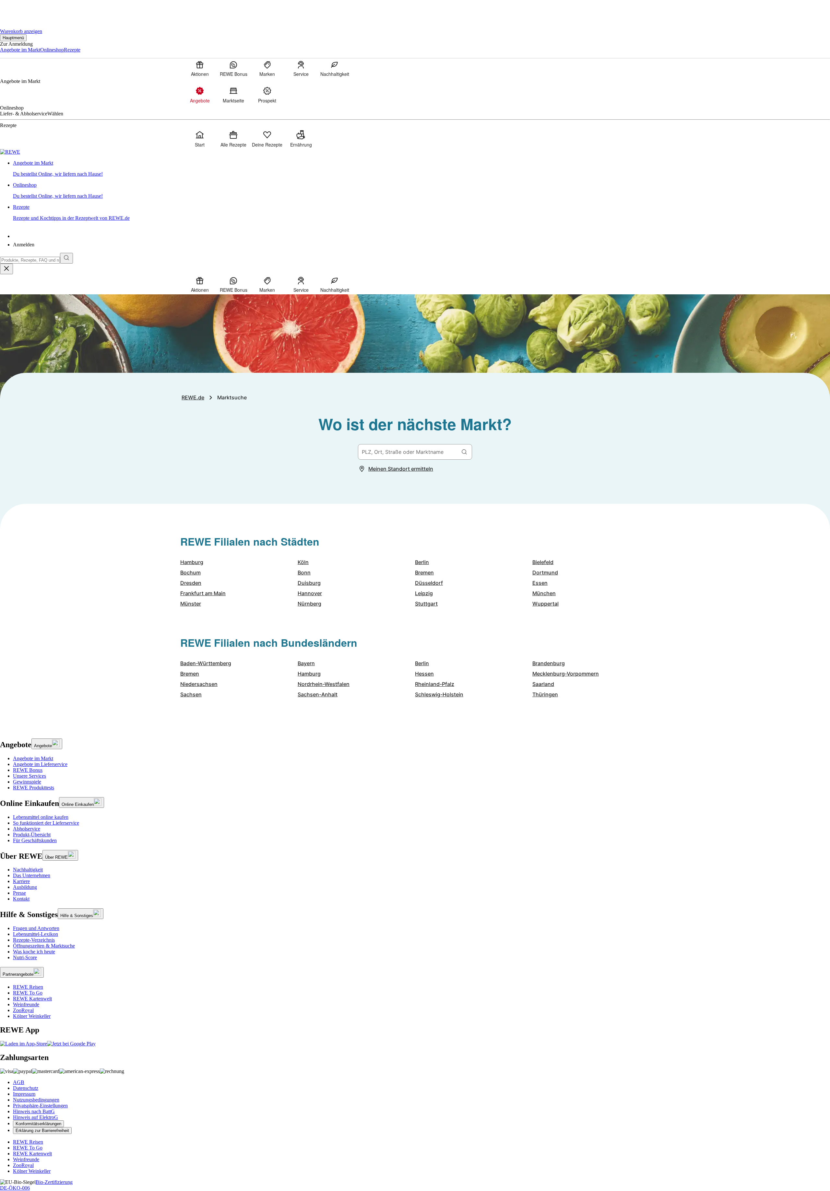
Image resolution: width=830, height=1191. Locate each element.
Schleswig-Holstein (439, 694)
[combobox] (30, 260)
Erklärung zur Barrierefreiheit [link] (42, 1130)
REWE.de (193, 397)
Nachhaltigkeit (28, 869)
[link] (421, 168)
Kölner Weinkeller (32, 1016)
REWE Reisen (28, 987)
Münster (190, 603)
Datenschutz (25, 1088)
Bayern (306, 663)
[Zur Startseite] (22, 10)
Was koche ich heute (34, 951)
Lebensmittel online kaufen (40, 817)
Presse (19, 893)
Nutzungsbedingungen (36, 1100)
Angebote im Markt (33, 758)
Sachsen (191, 694)
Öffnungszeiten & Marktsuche (44, 946)
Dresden (190, 583)
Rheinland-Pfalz (434, 684)
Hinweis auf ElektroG (35, 1117)
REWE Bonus (27, 770)
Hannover (310, 593)
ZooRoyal (23, 1010)
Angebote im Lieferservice (40, 764)
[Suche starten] (66, 258)
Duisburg (309, 583)
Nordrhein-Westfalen (324, 684)
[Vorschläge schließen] (6, 269)
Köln (303, 562)
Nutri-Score (25, 957)
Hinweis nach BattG (34, 1111)
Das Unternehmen (31, 875)
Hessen (424, 673)
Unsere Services (29, 776)
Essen (540, 583)
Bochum (190, 572)
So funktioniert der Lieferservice (46, 823)
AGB (18, 1082)
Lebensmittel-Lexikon (35, 934)
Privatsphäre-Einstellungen (40, 1105)
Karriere (21, 881)
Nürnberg (309, 603)
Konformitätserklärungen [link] (38, 1123)
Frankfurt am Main (203, 593)
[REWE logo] (10, 152)
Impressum (24, 1094)
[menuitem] (200, 68)
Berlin (422, 562)
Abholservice (26, 828)
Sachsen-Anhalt (318, 694)
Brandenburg (548, 663)
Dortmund (545, 572)
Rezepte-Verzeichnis (34, 940)
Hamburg (191, 562)
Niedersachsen (199, 684)
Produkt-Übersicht (32, 834)
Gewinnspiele (27, 781)
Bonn (304, 572)
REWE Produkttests (33, 787)
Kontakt (21, 899)
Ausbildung (25, 887)
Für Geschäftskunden (35, 840)
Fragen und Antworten (36, 928)
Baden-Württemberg (205, 663)
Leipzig (424, 593)
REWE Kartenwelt (32, 998)
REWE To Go (27, 993)
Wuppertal (545, 603)
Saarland (543, 684)
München (544, 593)
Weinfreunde (26, 1004)
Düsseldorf (429, 583)
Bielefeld (542, 562)
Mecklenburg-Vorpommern (565, 673)
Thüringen (545, 694)
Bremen (424, 572)
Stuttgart (426, 603)
